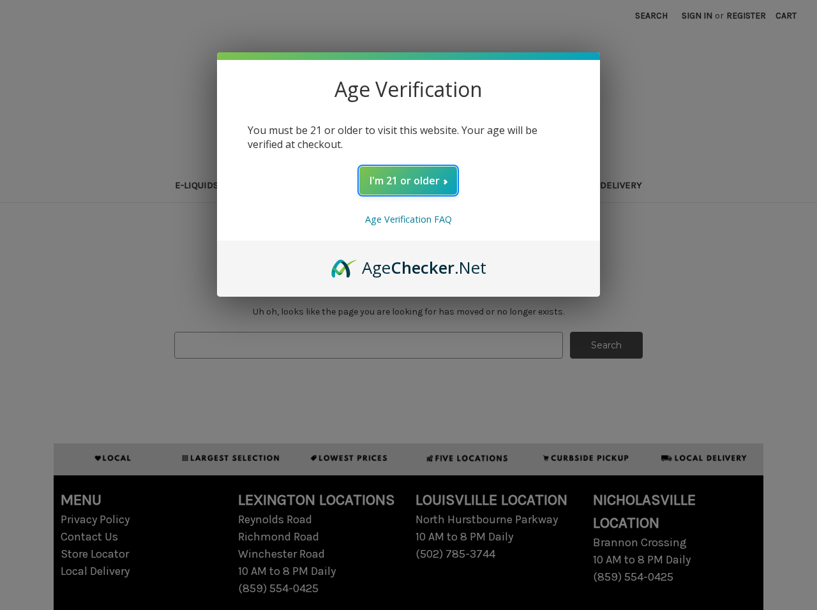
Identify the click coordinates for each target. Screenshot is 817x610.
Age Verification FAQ (408, 219)
